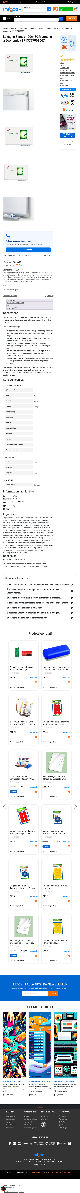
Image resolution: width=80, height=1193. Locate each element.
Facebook (62, 1116)
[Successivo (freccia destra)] (2, 1183)
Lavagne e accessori (35, 29)
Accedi (67, 2)
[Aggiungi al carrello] (36, 682)
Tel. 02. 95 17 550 (39, 1165)
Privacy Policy (11, 1172)
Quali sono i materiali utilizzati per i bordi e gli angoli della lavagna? (38, 602)
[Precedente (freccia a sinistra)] (0, 1183)
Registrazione (10, 1116)
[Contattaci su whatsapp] (66, 9)
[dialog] (3, 1188)
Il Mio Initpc (9, 2)
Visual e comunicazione (18, 29)
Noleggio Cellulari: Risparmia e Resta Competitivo (12, 1081)
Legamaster (49, 296)
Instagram (63, 1119)
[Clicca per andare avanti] (75, 806)
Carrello (8, 1122)
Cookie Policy (20, 1172)
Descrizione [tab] (11, 300)
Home (5, 29)
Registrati (73, 2)
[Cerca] (49, 9)
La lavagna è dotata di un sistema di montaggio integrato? (34, 597)
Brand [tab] (9, 305)
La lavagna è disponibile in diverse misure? (27, 617)
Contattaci (28, 250)
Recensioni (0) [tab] (12, 308)
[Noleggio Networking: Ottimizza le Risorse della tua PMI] (40, 1045)
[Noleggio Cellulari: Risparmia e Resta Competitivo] (14, 1045)
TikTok (62, 1125)
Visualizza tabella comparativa (14, 1192)
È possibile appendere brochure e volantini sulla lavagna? (33, 612)
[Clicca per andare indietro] (5, 806)
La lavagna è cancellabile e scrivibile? (24, 607)
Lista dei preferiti (20, 2)
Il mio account (10, 1119)
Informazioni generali (30, 1128)
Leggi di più (6, 285)
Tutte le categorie (29, 1125)
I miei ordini (10, 1128)
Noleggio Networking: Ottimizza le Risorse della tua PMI (39, 1081)
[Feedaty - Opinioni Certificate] (43, 1124)
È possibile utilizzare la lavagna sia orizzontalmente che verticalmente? (33, 591)
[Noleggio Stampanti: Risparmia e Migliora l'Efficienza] (65, 1045)
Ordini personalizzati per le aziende (30, 1120)
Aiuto (29, 2)
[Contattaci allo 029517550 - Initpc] (55, 10)
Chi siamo (44, 1116)
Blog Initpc (44, 1119)
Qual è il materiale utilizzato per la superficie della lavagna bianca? (38, 584)
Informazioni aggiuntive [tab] (15, 303)
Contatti (26, 1116)
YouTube (63, 1122)
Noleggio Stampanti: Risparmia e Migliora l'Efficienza (64, 1081)
